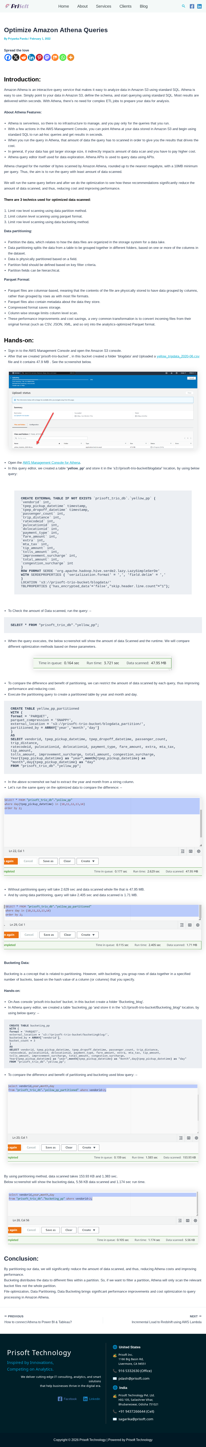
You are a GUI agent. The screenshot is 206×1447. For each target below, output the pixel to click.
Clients (125, 6)
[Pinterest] (39, 57)
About (82, 6)
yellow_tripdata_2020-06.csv (178, 356)
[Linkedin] (199, 6)
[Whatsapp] (62, 57)
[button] (183, 6)
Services (103, 6)
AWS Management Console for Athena (51, 463)
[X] (15, 57)
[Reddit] (23, 57)
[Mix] (55, 57)
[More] (70, 57)
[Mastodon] (47, 57)
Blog (144, 6)
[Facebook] (192, 6)
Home (63, 6)
